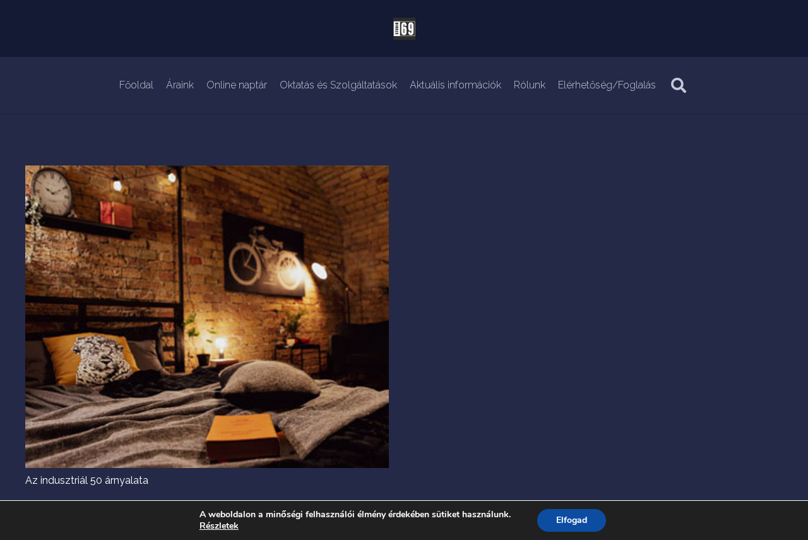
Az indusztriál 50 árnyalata (86, 480)
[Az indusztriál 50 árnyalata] (207, 173)
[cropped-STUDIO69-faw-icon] (404, 29)
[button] (679, 85)
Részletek (219, 526)
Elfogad (571, 520)
